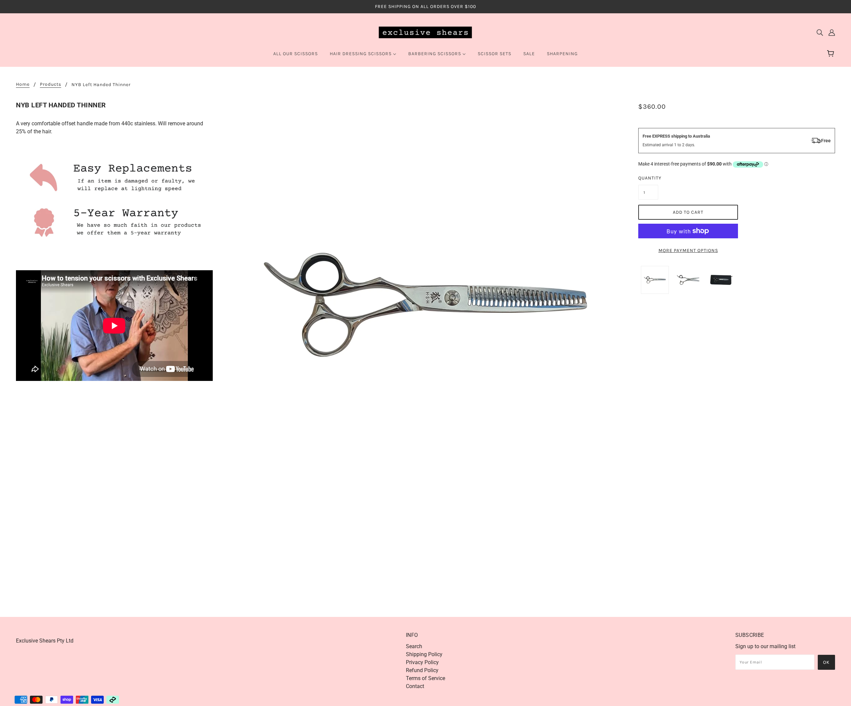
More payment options (688, 250)
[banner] (425, 32)
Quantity (648, 178)
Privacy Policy (422, 662)
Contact (415, 686)
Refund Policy (422, 670)
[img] (820, 32)
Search (414, 646)
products (50, 84)
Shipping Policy (424, 654)
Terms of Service (425, 678)
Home (23, 84)
